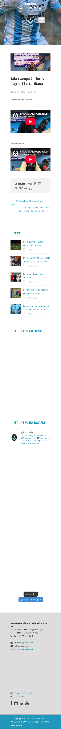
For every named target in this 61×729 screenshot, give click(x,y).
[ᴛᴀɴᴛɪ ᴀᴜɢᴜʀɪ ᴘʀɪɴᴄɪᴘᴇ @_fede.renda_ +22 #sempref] (30, 530)
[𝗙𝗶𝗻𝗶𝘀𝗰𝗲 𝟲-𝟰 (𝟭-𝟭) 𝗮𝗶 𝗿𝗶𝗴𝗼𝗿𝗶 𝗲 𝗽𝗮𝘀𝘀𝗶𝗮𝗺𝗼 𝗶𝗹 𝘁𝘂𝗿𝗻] (30, 554)
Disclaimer (19, 696)
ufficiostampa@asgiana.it (22, 649)
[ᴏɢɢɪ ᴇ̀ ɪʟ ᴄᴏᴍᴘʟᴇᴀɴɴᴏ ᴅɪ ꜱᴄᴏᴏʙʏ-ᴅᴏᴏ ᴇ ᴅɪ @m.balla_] (30, 578)
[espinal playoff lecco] (30, 62)
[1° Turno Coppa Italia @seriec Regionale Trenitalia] (30, 506)
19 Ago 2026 (32, 313)
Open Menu (41, 20)
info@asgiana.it (26, 642)
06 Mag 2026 (19, 91)
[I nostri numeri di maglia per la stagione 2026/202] (30, 459)
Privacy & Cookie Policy (25, 693)
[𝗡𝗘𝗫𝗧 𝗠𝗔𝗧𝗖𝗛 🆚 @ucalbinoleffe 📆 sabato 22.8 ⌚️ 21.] (30, 483)
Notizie (34, 91)
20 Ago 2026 (32, 297)
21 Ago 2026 (32, 249)
